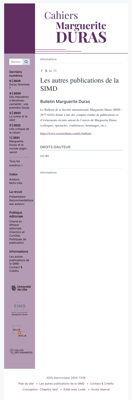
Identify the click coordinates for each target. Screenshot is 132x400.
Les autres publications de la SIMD (19, 260)
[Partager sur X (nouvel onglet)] (46, 70)
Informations (48, 59)
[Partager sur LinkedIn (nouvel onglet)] (50, 70)
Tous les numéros (14, 163)
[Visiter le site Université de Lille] (19, 288)
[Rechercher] (26, 62)
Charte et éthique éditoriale (15, 225)
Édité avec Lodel (74, 389)
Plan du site (26, 383)
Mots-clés (15, 183)
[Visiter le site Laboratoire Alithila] (19, 332)
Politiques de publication (17, 241)
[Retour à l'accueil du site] (81, 27)
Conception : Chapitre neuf (40, 389)
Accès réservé (100, 389)
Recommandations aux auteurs (21, 202)
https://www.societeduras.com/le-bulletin (65, 133)
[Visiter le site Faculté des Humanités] (19, 351)
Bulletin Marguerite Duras (65, 101)
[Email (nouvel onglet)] (55, 70)
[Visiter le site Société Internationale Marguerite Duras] (19, 308)
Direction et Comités (17, 233)
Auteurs (14, 179)
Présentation (17, 196)
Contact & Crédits (15, 269)
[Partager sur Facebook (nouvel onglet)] (41, 70)
